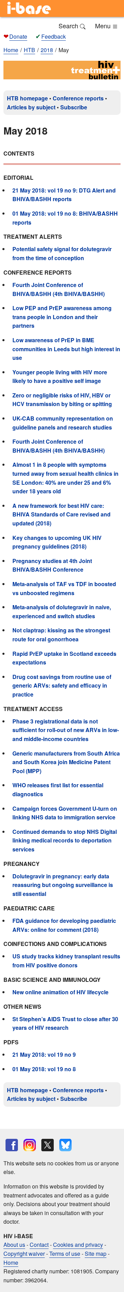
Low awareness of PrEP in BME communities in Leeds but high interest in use (66, 349)
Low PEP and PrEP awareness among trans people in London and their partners (62, 316)
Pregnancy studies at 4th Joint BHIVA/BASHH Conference (52, 565)
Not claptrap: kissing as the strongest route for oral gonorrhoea (61, 634)
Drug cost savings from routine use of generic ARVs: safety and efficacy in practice (61, 685)
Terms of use (64, 1254)
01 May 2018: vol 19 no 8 (44, 1069)
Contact (39, 1245)
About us (14, 1245)
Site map (95, 1254)
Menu (103, 25)
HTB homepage (27, 98)
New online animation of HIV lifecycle (60, 992)
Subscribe (73, 107)
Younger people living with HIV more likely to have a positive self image (59, 376)
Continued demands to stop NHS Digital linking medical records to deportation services (64, 840)
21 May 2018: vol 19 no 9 (44, 1054)
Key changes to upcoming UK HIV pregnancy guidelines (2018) (57, 542)
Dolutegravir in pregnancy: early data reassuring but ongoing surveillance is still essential (62, 885)
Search (69, 25)
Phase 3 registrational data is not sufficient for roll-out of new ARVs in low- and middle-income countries (65, 730)
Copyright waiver (24, 1254)
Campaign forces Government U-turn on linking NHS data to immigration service (64, 813)
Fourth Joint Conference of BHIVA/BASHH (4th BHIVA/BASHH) (58, 445)
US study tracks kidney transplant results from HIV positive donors (66, 960)
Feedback (53, 36)
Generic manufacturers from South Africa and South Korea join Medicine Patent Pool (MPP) (66, 762)
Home (10, 50)
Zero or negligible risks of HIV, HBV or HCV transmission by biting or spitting (62, 399)
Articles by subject (31, 107)
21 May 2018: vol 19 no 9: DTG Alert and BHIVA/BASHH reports (64, 194)
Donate (18, 36)
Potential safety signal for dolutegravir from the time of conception (62, 253)
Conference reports (78, 98)
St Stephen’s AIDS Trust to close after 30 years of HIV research (65, 1023)
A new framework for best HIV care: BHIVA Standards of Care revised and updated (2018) (61, 514)
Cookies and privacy (78, 1245)
